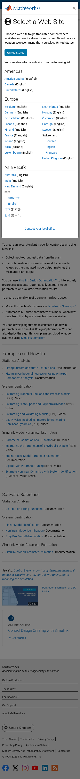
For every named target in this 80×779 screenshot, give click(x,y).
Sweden (47, 129)
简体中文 (14, 198)
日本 (7, 209)
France (9, 135)
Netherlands (50, 106)
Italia (8, 147)
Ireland (9, 141)
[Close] (74, 8)
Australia (10, 175)
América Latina (14, 78)
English (50, 147)
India (8, 180)
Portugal (47, 124)
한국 (7, 215)
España (9, 124)
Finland (9, 129)
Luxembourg (13, 152)
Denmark (10, 112)
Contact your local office (40, 228)
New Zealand (13, 186)
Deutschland (13, 118)
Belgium (10, 106)
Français (51, 152)
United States (13, 90)
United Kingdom (52, 158)
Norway (47, 112)
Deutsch (51, 141)
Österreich (48, 118)
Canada (10, 84)
